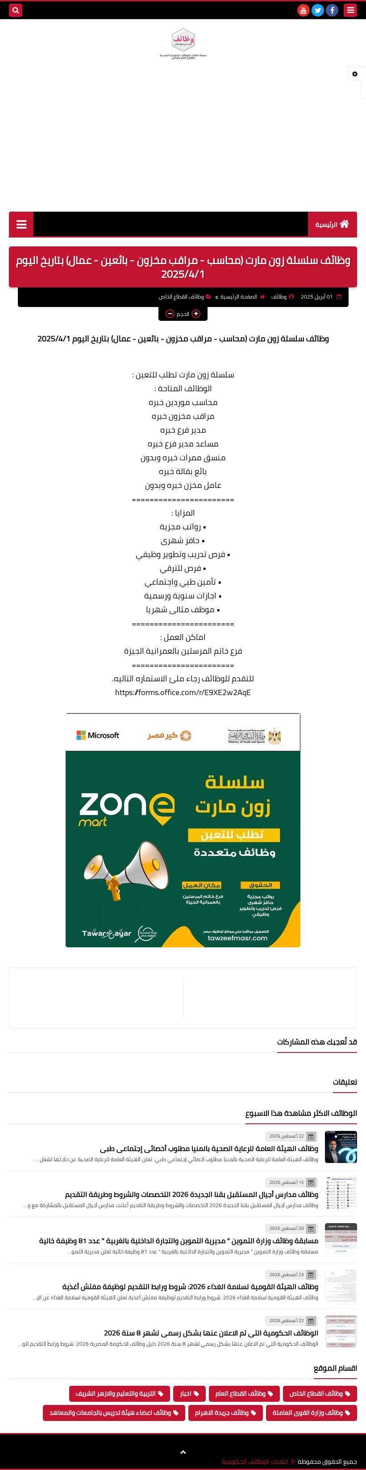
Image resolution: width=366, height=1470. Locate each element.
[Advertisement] (183, 144)
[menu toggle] (350, 10)
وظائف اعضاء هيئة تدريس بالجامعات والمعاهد (110, 1412)
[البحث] (15, 10)
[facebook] (332, 10)
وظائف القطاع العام (241, 1393)
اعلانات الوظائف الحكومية (255, 1461)
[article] (100, 998)
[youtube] (303, 10)
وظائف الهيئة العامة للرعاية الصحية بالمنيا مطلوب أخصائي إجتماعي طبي (209, 1148)
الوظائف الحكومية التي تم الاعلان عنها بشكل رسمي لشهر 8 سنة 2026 (211, 1332)
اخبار (185, 1393)
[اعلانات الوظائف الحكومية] (183, 44)
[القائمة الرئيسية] (21, 224)
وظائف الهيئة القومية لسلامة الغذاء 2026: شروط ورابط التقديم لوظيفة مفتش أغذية (190, 1286)
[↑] (183, 1452)
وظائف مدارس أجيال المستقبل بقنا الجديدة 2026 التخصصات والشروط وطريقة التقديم (191, 1194)
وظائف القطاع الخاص (181, 296)
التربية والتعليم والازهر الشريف (116, 1393)
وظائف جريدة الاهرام (222, 1412)
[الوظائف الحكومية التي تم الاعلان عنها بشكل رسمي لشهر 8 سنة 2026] (341, 1331)
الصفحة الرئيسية (238, 296)
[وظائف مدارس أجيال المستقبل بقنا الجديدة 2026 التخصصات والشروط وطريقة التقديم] (341, 1193)
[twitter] (318, 10)
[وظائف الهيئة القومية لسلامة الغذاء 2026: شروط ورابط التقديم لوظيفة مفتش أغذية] (341, 1285)
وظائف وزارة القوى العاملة (308, 1412)
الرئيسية (326, 224)
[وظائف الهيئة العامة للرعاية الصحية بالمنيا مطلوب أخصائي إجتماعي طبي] (341, 1147)
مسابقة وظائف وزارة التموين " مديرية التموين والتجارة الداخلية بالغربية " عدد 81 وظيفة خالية (178, 1240)
